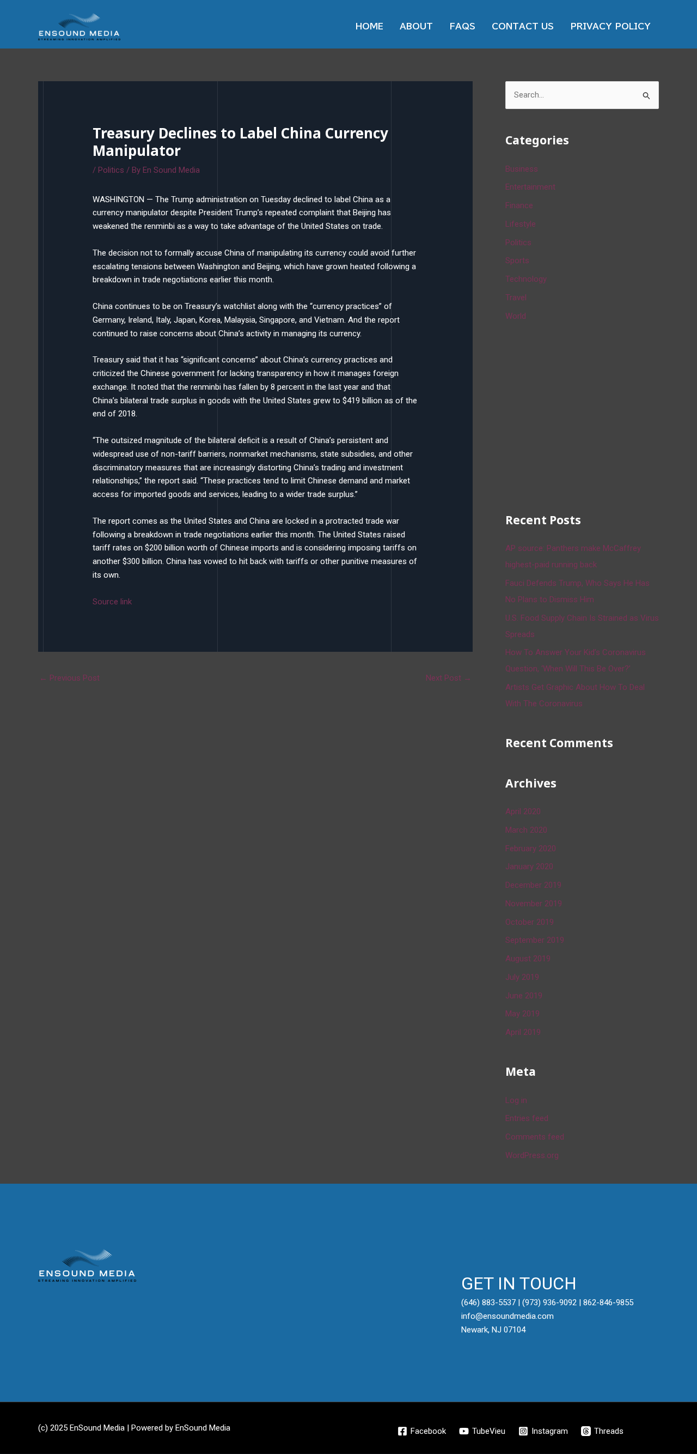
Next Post (449, 678)
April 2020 (523, 811)
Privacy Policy (610, 26)
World (515, 316)
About (416, 26)
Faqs (462, 26)
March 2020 (526, 830)
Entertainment (530, 187)
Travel (516, 297)
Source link (112, 602)
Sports (517, 260)
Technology (526, 279)
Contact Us (523, 26)
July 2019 (522, 977)
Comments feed (534, 1137)
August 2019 (528, 959)
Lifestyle (520, 224)
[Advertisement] (587, 415)
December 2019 (533, 885)
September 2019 (534, 940)
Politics (111, 170)
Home (369, 26)
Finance (519, 205)
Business (521, 169)
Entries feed (526, 1118)
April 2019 (523, 1032)
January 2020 (529, 866)
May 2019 (522, 1014)
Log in (516, 1100)
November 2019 (533, 903)
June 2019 (523, 996)
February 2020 (530, 848)
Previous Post (69, 678)
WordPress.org (532, 1155)
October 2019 (529, 922)
